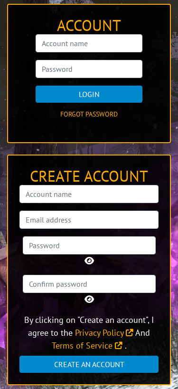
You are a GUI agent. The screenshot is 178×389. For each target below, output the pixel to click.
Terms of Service (83, 345)
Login (89, 94)
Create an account (89, 364)
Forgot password (89, 114)
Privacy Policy (100, 332)
